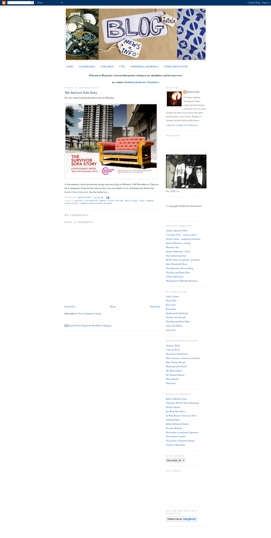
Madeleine (84, 198)
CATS (122, 66)
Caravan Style (173, 349)
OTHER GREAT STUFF (176, 66)
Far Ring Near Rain (175, 411)
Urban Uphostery (80, 192)
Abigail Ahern (173, 345)
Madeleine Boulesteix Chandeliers (141, 82)
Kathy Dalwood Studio (177, 423)
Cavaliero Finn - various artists (181, 234)
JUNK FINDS (107, 66)
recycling (131, 201)
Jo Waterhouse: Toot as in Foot (181, 415)
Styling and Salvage (176, 317)
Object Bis (171, 300)
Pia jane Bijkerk (174, 428)
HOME (69, 66)
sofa (142, 201)
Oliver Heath (172, 379)
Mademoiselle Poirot (176, 366)
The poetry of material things (180, 440)
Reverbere (171, 309)
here (126, 188)
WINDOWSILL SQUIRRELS (144, 66)
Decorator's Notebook (176, 353)
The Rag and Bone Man (178, 272)
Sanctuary (171, 383)
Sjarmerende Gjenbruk (177, 313)
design (78, 201)
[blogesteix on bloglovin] (182, 520)
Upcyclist (171, 330)
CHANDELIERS (87, 66)
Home (113, 306)
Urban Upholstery (175, 276)
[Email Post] (107, 198)
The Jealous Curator (176, 436)
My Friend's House (175, 374)
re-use (120, 201)
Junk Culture (172, 296)
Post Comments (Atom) (89, 313)
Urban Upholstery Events (96, 203)
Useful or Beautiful (175, 444)
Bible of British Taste (176, 398)
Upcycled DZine (174, 325)
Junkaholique (173, 419)
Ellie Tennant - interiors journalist (183, 358)
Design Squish (173, 407)
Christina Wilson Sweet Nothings (182, 402)
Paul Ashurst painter (176, 255)
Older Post (155, 306)
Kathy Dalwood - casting (178, 243)
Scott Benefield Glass (176, 264)
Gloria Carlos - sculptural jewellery (183, 239)
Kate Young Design (175, 362)
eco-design (91, 201)
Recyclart (171, 304)
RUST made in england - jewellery (183, 259)
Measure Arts (172, 247)
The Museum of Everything (179, 268)
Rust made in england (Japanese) (182, 432)
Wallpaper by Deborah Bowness (182, 280)
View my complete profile (182, 125)
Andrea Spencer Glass (176, 230)
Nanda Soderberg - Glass (178, 251)
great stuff (106, 201)
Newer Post (70, 306)
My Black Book (174, 370)
